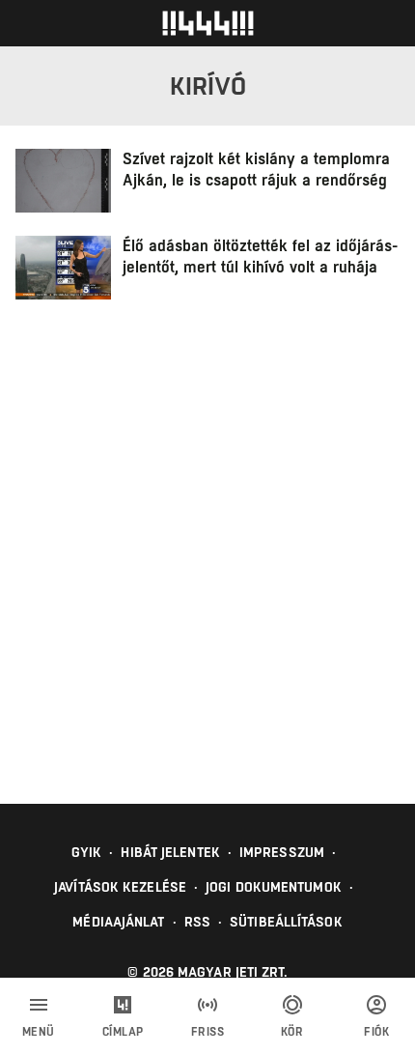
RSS (197, 921)
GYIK (86, 852)
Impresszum (281, 852)
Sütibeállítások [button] (286, 921)
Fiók (376, 1032)
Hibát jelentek (170, 852)
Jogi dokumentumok (274, 887)
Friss (208, 1032)
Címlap (123, 1032)
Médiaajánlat (118, 921)
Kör (292, 1032)
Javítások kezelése (120, 887)
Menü (38, 1032)
